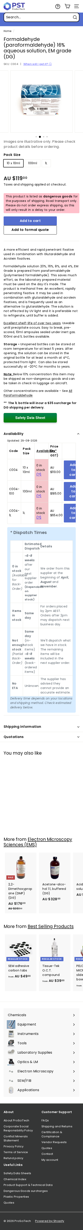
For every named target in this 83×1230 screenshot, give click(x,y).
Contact (47, 1154)
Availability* (46, 451)
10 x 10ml (13, 163)
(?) (38, 474)
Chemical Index (15, 1179)
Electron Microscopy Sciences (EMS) (38, 842)
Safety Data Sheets (17, 1173)
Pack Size (12, 154)
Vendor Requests (54, 1142)
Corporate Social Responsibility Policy (18, 1128)
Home (7, 31)
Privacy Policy (13, 1146)
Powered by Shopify (49, 1221)
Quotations (14, 737)
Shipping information (22, 726)
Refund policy (13, 1158)
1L (46, 163)
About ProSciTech (16, 1120)
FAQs (45, 1120)
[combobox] (41, 17)
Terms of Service (16, 1152)
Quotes (47, 1148)
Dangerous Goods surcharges (26, 1191)
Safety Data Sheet (30, 417)
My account (50, 1160)
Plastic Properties (16, 1197)
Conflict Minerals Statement (16, 1138)
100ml (32, 163)
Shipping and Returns (57, 1126)
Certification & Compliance (52, 1134)
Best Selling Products (51, 926)
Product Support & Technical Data (28, 1185)
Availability (14, 434)
